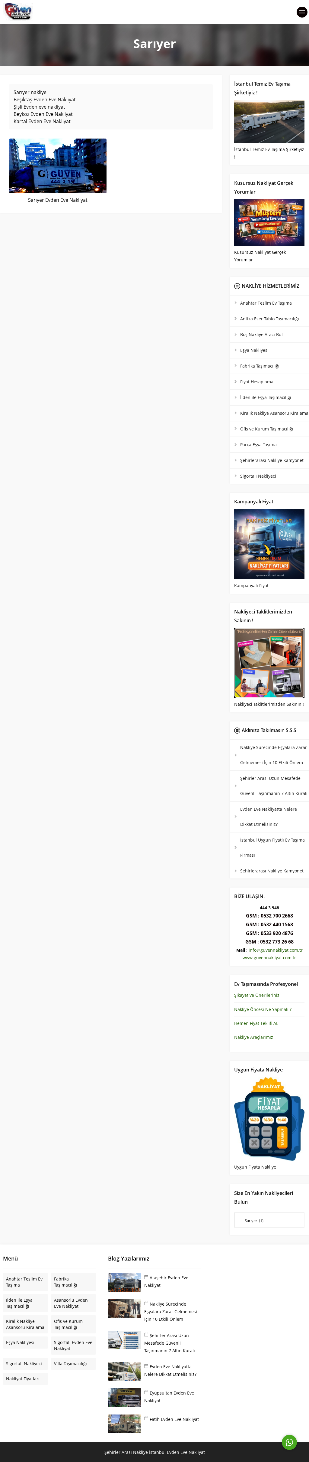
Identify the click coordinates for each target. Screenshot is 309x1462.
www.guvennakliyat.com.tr (269, 957)
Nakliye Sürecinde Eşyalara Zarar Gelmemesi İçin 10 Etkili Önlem (170, 1311)
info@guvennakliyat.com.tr (276, 950)
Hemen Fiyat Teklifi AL (256, 1023)
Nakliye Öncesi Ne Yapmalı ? (262, 1009)
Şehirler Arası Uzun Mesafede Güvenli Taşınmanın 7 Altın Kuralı (169, 1343)
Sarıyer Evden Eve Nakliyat (58, 200)
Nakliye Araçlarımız (253, 1037)
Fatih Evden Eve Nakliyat (174, 1419)
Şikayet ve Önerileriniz (256, 995)
